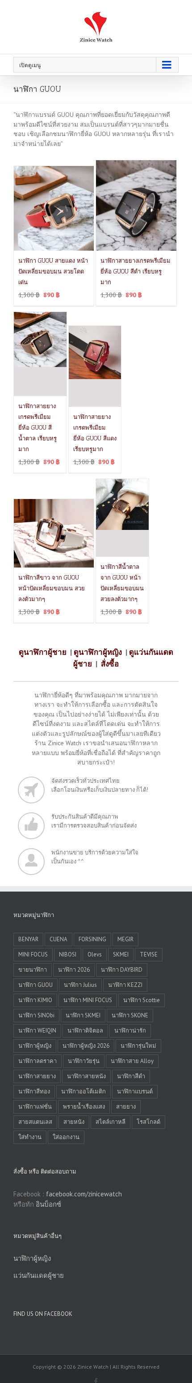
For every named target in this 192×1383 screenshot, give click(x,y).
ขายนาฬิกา (32, 969)
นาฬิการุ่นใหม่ (138, 1046)
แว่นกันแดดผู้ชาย (38, 1275)
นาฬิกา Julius (80, 985)
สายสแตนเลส (35, 1122)
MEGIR (125, 939)
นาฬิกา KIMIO (35, 1000)
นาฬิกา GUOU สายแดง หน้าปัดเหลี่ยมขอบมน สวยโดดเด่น (53, 271)
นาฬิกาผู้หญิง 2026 (86, 1046)
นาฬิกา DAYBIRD (121, 969)
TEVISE (149, 954)
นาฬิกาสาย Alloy (132, 1061)
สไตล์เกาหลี (110, 1122)
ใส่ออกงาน (66, 1137)
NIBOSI (67, 954)
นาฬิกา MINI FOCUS (87, 1000)
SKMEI (121, 954)
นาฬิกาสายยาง (37, 1076)
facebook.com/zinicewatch (84, 1194)
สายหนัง (73, 1122)
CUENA (58, 939)
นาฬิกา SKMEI (83, 1015)
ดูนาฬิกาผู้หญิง (98, 652)
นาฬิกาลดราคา (37, 1061)
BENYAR (28, 939)
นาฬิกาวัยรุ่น (84, 1061)
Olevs (95, 954)
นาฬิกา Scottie (141, 1000)
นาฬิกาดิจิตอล (85, 1030)
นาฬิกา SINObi (36, 1015)
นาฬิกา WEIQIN (37, 1030)
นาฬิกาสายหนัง (86, 1076)
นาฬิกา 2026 (74, 969)
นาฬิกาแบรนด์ (135, 1091)
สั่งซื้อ (110, 664)
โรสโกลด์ (148, 1122)
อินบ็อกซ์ (48, 1204)
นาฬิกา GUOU (35, 985)
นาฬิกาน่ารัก (130, 1030)
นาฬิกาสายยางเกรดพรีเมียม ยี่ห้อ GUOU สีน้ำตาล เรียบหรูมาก (37, 427)
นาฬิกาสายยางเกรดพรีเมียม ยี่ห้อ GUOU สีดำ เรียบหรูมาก (135, 271)
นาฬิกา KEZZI (125, 985)
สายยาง (126, 1106)
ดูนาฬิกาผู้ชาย (43, 652)
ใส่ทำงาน (30, 1137)
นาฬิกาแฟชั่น (35, 1106)
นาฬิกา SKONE (130, 1015)
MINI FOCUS (33, 954)
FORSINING (92, 939)
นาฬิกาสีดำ (131, 1076)
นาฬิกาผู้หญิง (34, 1046)
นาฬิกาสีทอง (34, 1091)
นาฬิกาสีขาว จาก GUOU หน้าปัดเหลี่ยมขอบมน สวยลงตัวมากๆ (51, 588)
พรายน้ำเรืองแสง (84, 1106)
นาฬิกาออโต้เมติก (83, 1091)
